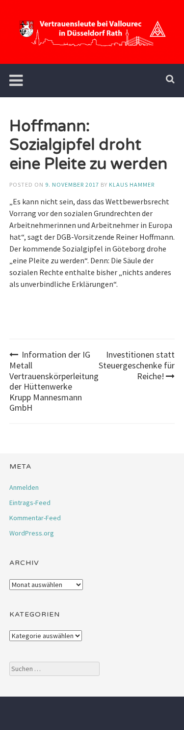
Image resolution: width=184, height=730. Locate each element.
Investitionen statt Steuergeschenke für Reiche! (137, 365)
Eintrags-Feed (30, 502)
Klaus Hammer (132, 184)
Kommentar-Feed (35, 517)
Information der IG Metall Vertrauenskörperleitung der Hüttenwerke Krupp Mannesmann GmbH (54, 381)
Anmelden (24, 487)
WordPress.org (31, 533)
